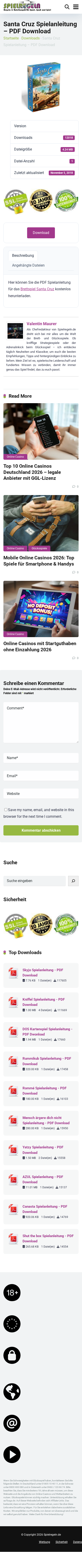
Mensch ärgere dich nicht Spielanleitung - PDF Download (46, 1120)
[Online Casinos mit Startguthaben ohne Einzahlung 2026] (41, 609)
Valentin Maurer (42, 323)
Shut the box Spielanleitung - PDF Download (48, 1238)
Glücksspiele (39, 548)
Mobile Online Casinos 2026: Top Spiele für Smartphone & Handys (38, 561)
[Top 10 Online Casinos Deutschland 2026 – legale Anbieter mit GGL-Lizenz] (41, 431)
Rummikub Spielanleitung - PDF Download (47, 1061)
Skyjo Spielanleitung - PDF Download (43, 972)
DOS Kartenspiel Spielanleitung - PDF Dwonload (47, 1031)
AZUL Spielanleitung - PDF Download (43, 1179)
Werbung (44, 1542)
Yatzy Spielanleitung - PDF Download (43, 1150)
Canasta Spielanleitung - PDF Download (45, 1209)
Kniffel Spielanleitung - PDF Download (44, 1002)
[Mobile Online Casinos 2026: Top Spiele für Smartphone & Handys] (41, 523)
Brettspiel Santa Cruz (37, 289)
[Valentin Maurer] (15, 339)
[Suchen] (73, 881)
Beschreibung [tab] (23, 255)
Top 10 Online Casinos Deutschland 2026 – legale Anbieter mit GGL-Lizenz (32, 472)
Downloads (30, 38)
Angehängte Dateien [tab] (28, 265)
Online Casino (15, 456)
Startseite (11, 38)
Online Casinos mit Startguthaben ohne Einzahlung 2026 (39, 646)
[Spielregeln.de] (27, 6)
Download (41, 233)
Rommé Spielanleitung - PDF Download (45, 1090)
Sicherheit (62, 1542)
